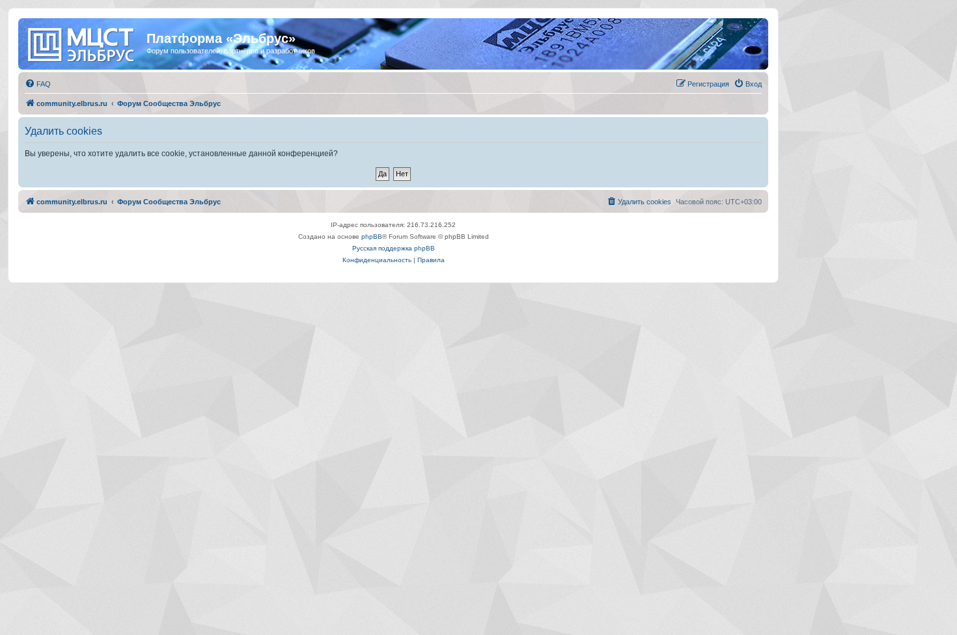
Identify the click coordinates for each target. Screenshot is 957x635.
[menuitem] (38, 84)
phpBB (371, 236)
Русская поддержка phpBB (393, 248)
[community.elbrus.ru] (83, 42)
